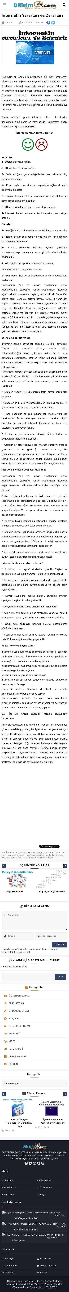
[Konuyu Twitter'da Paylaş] (53, 23)
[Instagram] (42, 1163)
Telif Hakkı (9, 1194)
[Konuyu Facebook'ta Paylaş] (48, 23)
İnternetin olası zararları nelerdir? (40, 855)
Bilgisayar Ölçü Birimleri (52, 891)
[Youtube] (34, 1163)
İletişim (42, 1194)
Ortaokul (10, 22)
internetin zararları (45, 857)
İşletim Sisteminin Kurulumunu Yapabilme (53, 1121)
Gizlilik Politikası (47, 1187)
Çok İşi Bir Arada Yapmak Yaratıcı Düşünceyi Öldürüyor (39, 852)
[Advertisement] (34, 806)
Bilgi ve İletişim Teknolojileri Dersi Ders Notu (19, 1123)
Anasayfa (8, 1180)
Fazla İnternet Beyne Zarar (13, 855)
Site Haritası (10, 1187)
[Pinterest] (38, 1163)
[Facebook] (26, 1163)
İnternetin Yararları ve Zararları (23, 857)
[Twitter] (30, 1163)
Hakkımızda (44, 1180)
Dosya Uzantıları (14, 891)
